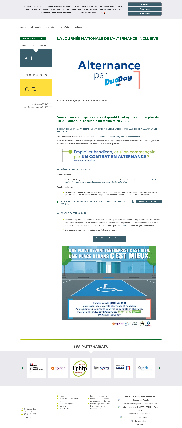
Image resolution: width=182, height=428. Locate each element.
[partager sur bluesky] (45, 58)
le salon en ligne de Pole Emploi (142, 226)
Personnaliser (145, 9)
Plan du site (64, 408)
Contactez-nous (30, 417)
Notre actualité (36, 27)
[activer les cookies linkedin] (31, 58)
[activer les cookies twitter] (37, 58)
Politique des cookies (98, 396)
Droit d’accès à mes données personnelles (99, 407)
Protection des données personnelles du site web (100, 399)
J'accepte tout (145, 4)
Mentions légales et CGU (69, 403)
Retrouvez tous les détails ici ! (109, 239)
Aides (62, 396)
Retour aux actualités (33, 38)
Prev (22, 368)
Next (160, 368)
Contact (63, 406)
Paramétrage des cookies (100, 403)
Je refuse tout (144, 14)
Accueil (23, 27)
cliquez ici (100, 12)
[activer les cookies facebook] (26, 58)
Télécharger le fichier (150, 202)
